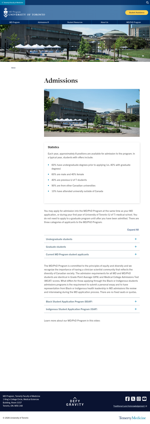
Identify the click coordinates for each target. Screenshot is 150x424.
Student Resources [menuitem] (74, 22)
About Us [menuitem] (104, 22)
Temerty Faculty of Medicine (13, 2)
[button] (92, 239)
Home (13, 68)
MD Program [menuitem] (14, 22)
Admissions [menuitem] (42, 22)
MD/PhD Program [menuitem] (133, 22)
